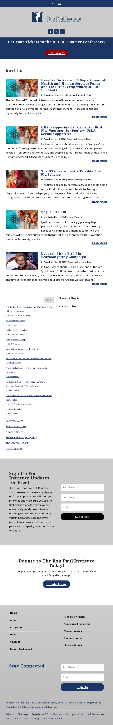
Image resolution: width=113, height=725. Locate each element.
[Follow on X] (56, 31)
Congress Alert (14, 421)
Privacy (10, 714)
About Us (16, 620)
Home (13, 612)
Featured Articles (74, 217)
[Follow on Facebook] (50, 31)
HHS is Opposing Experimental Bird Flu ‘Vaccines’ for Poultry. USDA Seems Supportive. (71, 130)
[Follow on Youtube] (62, 31)
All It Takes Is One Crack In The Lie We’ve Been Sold (28, 358)
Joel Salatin (49, 217)
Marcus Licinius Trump (15, 339)
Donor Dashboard (21, 648)
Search (49, 299)
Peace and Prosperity (77, 623)
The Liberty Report (17, 442)
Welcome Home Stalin (15, 320)
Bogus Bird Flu (53, 212)
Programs (16, 627)
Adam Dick (48, 95)
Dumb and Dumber (14, 409)
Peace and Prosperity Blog (79, 95)
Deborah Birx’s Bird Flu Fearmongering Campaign (63, 255)
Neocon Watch (14, 432)
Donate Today (56, 584)
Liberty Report (73, 645)
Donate (14, 634)
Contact (15, 641)
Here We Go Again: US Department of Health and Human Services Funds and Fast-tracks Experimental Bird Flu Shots (73, 85)
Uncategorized (14, 448)
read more (99, 117)
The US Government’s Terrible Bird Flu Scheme (71, 173)
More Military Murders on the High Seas (23, 349)
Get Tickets (56, 53)
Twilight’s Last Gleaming (16, 330)
